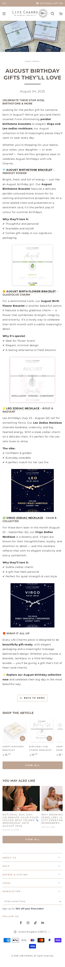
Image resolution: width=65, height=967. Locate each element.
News (36, 61)
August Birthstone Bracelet (29, 169)
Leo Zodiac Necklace (22, 408)
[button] (52, 14)
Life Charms (26, 956)
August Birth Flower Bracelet (31, 291)
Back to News (34, 698)
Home (28, 61)
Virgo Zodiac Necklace (24, 517)
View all (32, 765)
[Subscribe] (61, 901)
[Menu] (4, 14)
